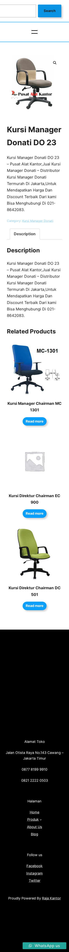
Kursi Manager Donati (37, 221)
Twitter (34, 881)
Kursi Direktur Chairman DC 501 (35, 591)
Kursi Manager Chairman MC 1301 (34, 406)
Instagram (34, 873)
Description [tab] (25, 233)
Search (50, 11)
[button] (54, 62)
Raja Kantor (51, 898)
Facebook (34, 866)
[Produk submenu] (41, 820)
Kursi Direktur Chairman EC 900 (34, 499)
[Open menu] (34, 32)
